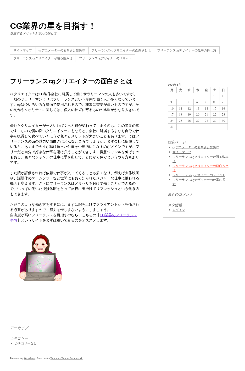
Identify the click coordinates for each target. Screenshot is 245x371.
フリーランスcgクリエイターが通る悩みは (42, 58)
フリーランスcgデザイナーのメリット (105, 58)
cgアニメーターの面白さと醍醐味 (62, 50)
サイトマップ (22, 50)
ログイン (179, 210)
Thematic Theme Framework (66, 358)
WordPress (29, 358)
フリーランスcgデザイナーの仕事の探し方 (186, 50)
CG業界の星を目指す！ (53, 25)
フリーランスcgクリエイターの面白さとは (121, 50)
